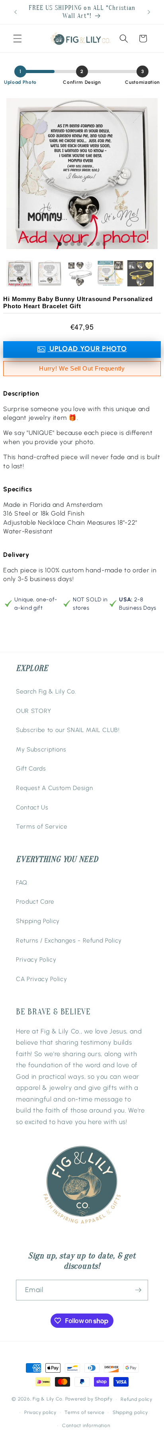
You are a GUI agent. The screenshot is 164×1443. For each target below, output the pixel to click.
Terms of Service (42, 826)
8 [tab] (104, 244)
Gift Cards (31, 768)
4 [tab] (79, 244)
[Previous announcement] (15, 12)
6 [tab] (91, 244)
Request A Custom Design (54, 788)
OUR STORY (33, 711)
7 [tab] (98, 244)
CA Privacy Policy (41, 979)
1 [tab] (60, 244)
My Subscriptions (41, 749)
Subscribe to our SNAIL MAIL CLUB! (68, 730)
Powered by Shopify (89, 1399)
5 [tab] (85, 244)
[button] (17, 38)
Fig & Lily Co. (48, 1399)
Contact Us (32, 807)
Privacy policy (40, 1412)
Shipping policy (130, 1412)
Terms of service (84, 1412)
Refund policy (136, 1399)
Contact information (86, 1425)
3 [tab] (72, 244)
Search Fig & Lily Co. (46, 691)
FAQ (21, 882)
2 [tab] (66, 244)
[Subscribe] (138, 1290)
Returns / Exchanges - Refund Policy (69, 940)
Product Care (35, 901)
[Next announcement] (149, 12)
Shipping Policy (38, 921)
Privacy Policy (36, 959)
